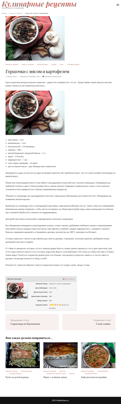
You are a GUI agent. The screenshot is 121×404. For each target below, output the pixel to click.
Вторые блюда (42, 64)
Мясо (62, 64)
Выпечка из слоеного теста (56, 374)
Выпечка (62, 371)
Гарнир (53, 64)
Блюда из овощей (12, 64)
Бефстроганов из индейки (94, 377)
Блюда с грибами (28, 64)
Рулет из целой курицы (17, 377)
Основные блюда (73, 64)
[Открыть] (117, 4)
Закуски (72, 374)
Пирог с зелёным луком (55, 377)
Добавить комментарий (53, 77)
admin (15, 77)
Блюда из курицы (12, 371)
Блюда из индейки (87, 371)
